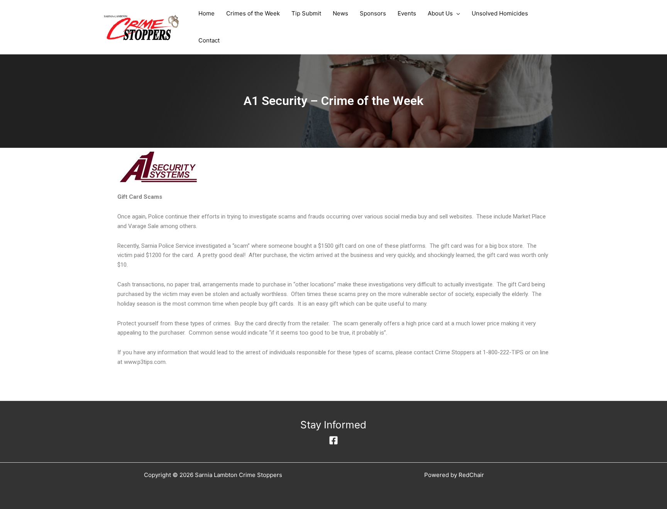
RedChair (471, 475)
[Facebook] (333, 440)
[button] (456, 13)
